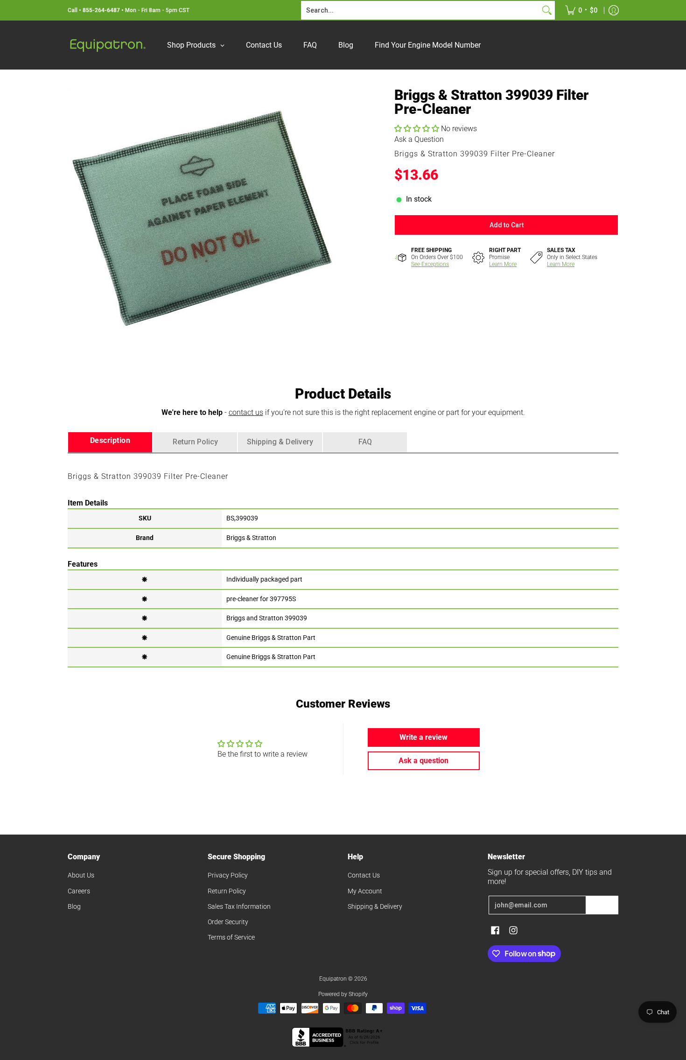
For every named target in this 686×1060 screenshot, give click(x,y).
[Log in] (613, 10)
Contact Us (364, 875)
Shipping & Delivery (375, 906)
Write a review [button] (423, 737)
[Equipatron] (107, 45)
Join (602, 905)
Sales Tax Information (239, 906)
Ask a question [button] (423, 760)
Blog (74, 906)
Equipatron (333, 979)
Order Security (228, 922)
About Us (81, 875)
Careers (79, 891)
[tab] (110, 442)
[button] (417, 128)
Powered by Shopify (343, 994)
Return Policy (227, 891)
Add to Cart (507, 225)
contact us (246, 412)
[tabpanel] (343, 560)
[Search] (546, 10)
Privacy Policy (228, 875)
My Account (365, 891)
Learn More (503, 264)
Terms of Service (231, 937)
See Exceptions (430, 264)
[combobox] (420, 10)
